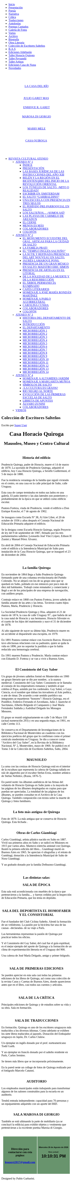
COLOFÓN (29, 231)
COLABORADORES (35, 228)
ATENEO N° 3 (24, 314)
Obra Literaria (16, 42)
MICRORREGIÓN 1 (35, 330)
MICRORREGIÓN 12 (36, 365)
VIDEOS (21, 410)
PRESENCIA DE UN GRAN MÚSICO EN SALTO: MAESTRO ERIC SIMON (46, 265)
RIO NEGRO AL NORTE (38, 391)
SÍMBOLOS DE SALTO (37, 384)
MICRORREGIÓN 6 (35, 346)
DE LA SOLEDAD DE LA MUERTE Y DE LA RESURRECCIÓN (46, 278)
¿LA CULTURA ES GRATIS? (40, 387)
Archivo (13, 36)
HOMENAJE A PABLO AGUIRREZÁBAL (37, 300)
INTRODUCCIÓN (34, 324)
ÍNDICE (27, 164)
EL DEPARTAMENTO (36, 327)
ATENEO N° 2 (24, 235)
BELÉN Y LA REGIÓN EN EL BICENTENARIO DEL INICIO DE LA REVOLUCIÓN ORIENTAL (46, 181)
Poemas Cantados (18, 26)
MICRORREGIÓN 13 (36, 368)
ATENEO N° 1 (24, 161)
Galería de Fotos (18, 29)
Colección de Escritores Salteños (27, 45)
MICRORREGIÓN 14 (36, 372)
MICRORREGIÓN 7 (35, 349)
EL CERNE (29, 222)
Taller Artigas (16, 61)
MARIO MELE (36, 128)
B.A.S (12, 48)
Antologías (15, 23)
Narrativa (14, 13)
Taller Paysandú (17, 58)
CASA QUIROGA (36, 140)
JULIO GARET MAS (36, 98)
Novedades (15, 68)
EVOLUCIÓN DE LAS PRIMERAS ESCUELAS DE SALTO (44, 396)
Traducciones (16, 20)
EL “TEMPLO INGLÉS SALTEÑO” (44, 250)
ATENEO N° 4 (24, 375)
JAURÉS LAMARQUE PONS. (41, 260)
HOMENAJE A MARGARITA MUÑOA (46, 381)
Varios (12, 33)
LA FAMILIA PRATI (35, 247)
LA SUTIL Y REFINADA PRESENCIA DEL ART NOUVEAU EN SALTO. (46, 256)
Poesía (12, 10)
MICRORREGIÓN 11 (35, 362)
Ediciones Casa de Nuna (22, 64)
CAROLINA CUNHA (36, 305)
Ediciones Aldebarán (20, 52)
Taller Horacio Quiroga (22, 55)
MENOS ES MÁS (33, 225)
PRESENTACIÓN (33, 168)
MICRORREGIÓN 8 (35, 352)
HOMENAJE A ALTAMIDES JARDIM (46, 378)
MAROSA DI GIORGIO (36, 116)
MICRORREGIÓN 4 (35, 340)
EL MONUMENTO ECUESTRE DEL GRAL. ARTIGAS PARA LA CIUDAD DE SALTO (46, 241)
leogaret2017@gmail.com (20, 1162)
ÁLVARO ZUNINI (34, 403)
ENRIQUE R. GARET (36, 107)
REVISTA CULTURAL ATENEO (28, 158)
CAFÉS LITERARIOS (36, 289)
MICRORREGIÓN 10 (36, 359)
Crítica (12, 17)
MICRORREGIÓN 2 (35, 333)
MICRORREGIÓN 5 (35, 343)
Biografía (14, 39)
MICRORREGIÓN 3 (35, 336)
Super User (20, 425)
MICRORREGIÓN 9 (35, 356)
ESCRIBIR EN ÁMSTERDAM (41, 193)
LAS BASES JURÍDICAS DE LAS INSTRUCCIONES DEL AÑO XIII (43, 173)
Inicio (12, 4)
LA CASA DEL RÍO (37, 86)
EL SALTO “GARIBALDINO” (41, 196)
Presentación (16, 7)
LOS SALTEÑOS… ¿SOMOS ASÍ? (44, 212)
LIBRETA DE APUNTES (38, 400)
